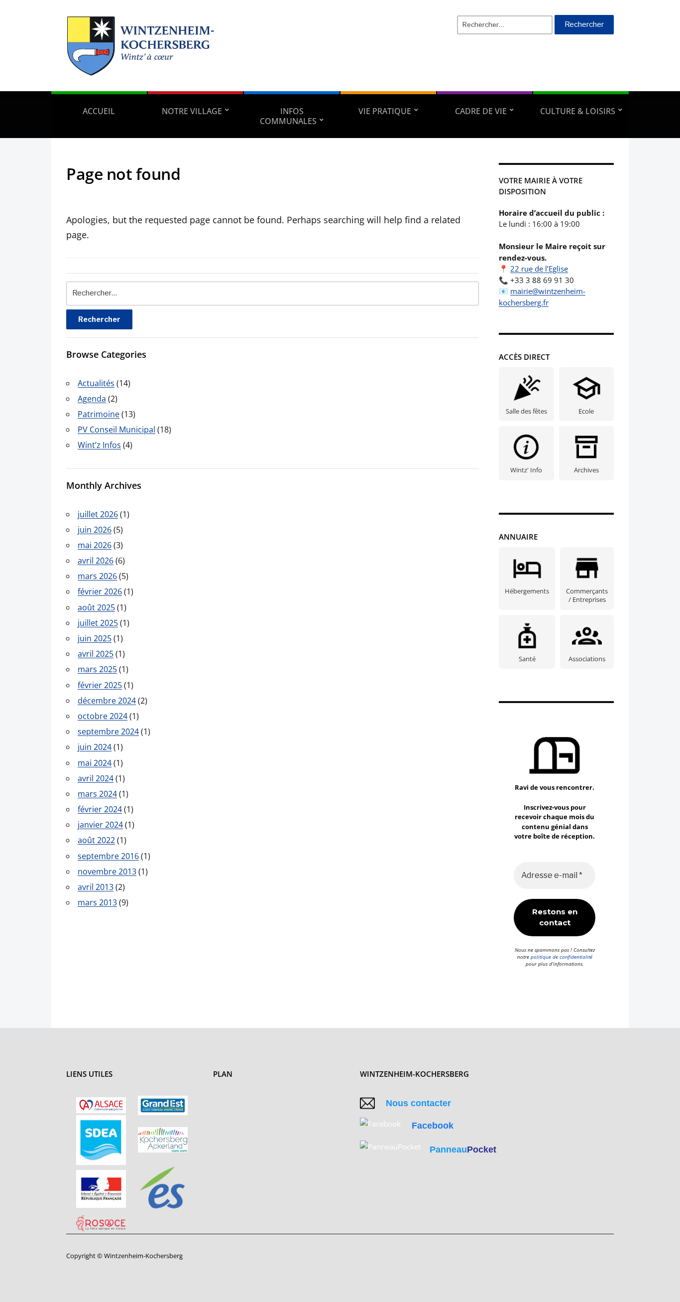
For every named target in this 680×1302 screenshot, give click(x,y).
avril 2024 (95, 778)
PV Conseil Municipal (116, 429)
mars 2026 (97, 576)
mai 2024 (95, 762)
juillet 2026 (98, 514)
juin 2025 (95, 638)
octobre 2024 (102, 716)
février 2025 (100, 685)
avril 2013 (95, 886)
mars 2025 (97, 669)
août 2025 (96, 607)
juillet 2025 (98, 622)
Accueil (99, 111)
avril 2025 (95, 653)
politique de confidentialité (561, 956)
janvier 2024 (100, 824)
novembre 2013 (107, 871)
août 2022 (96, 840)
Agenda (92, 398)
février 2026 (100, 591)
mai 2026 (95, 545)
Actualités (96, 383)
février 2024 (100, 809)
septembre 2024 (108, 731)
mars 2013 (97, 902)
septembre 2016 (108, 856)
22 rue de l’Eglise (539, 269)
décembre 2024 (107, 700)
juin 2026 (95, 529)
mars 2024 (97, 793)
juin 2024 (95, 746)
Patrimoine (98, 414)
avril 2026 (95, 560)
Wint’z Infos (99, 444)
